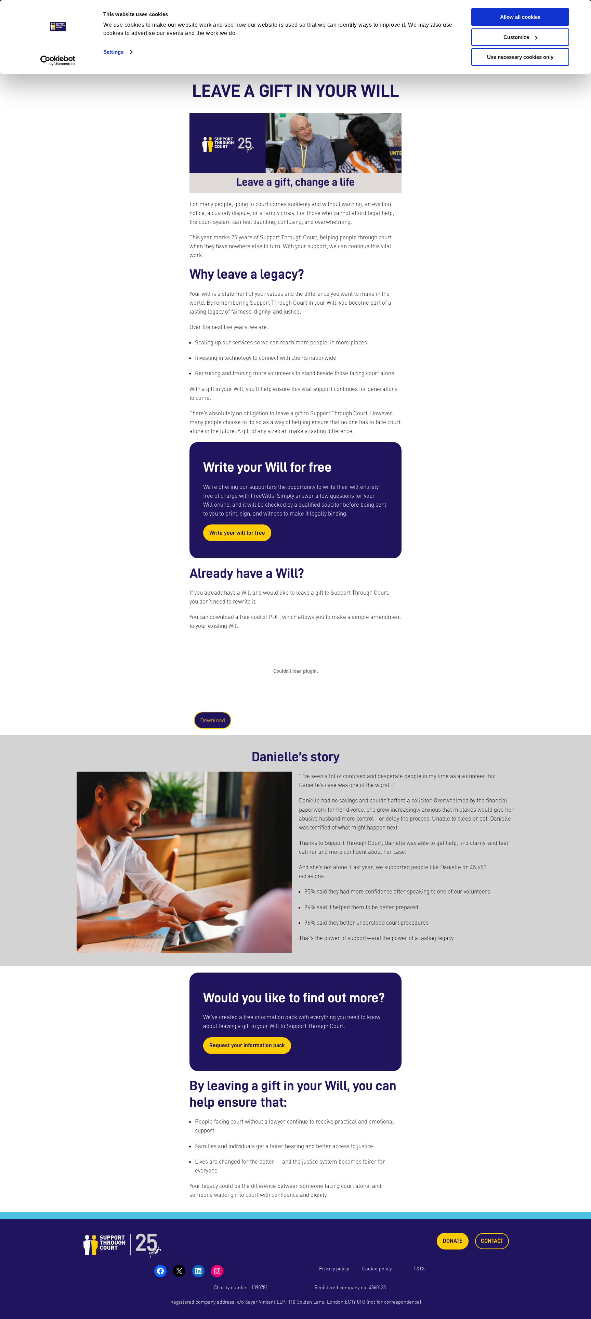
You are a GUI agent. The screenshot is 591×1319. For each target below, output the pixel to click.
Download (212, 720)
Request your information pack (247, 1045)
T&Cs (419, 1268)
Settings (113, 52)
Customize (516, 37)
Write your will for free (237, 533)
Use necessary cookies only (520, 57)
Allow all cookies (520, 17)
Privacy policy (334, 1268)
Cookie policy (377, 1268)
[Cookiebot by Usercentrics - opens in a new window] (58, 60)
